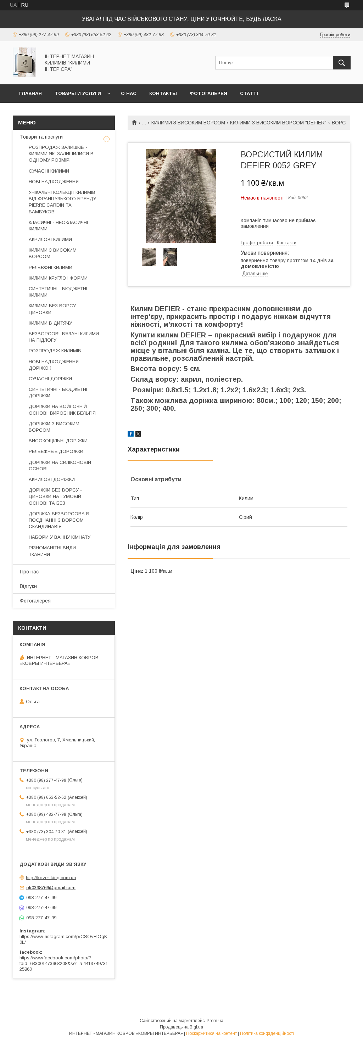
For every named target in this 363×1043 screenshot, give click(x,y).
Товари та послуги (41, 137)
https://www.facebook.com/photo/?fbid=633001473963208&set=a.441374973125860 (63, 963)
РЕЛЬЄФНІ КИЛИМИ (50, 267)
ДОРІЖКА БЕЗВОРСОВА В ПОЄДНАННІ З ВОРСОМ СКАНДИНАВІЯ (59, 520)
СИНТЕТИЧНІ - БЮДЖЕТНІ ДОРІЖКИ (58, 392)
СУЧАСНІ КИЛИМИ (49, 171)
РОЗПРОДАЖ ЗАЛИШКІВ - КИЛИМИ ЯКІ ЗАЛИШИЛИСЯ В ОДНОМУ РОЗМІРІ (61, 154)
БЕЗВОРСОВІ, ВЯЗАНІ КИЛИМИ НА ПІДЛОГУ (64, 337)
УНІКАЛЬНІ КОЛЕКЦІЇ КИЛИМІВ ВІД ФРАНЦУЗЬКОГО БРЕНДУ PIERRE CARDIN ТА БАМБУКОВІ (62, 202)
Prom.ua (215, 1020)
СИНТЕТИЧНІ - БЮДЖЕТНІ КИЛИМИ (58, 292)
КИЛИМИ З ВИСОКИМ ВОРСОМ (188, 122)
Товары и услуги (78, 93)
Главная (30, 93)
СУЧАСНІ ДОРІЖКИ (50, 378)
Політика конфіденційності (267, 1033)
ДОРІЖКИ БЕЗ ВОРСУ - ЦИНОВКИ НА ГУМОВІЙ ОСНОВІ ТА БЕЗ (55, 496)
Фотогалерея (208, 93)
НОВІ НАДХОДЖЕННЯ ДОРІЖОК (54, 365)
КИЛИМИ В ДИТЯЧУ (50, 323)
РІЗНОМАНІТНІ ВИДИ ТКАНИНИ (52, 551)
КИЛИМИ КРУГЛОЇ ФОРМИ (58, 278)
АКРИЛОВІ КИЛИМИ (50, 239)
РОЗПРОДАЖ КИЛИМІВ (55, 350)
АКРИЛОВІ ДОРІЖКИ (52, 479)
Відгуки (28, 586)
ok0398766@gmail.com (51, 887)
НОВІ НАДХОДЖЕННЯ (54, 181)
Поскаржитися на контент (211, 1033)
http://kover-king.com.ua (51, 877)
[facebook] (131, 435)
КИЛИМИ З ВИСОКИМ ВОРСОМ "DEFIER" (278, 122)
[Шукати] (342, 62)
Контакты (163, 93)
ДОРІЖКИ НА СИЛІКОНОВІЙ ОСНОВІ (60, 465)
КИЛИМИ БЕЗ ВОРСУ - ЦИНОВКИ (54, 309)
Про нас (29, 571)
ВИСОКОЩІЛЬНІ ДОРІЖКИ (58, 440)
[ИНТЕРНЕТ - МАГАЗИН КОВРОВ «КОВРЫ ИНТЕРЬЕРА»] (24, 75)
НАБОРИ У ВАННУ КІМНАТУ (59, 537)
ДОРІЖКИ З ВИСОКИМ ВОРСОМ (54, 427)
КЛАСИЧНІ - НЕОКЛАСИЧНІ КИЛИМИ (58, 225)
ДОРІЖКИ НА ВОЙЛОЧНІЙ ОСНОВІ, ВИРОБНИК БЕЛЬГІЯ (62, 409)
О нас (128, 93)
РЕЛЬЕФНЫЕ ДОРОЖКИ (56, 451)
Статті (249, 93)
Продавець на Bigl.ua (181, 1027)
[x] (138, 435)
